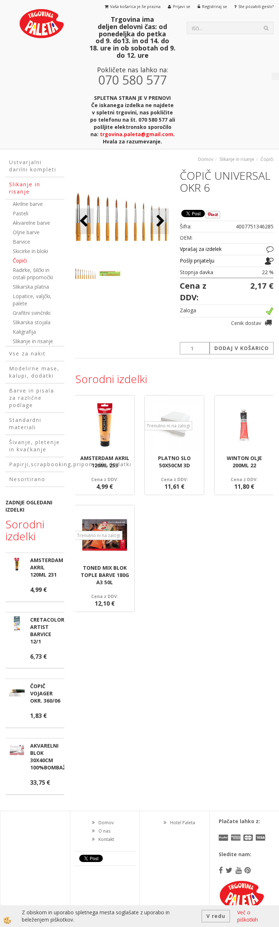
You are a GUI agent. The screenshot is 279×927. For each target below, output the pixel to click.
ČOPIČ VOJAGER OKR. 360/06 (45, 693)
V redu (215, 915)
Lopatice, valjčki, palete (32, 300)
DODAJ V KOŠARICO (241, 348)
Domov (205, 159)
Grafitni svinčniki (31, 312)
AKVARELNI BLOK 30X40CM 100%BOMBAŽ (48, 756)
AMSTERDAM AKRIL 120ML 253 (104, 462)
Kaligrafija (24, 331)
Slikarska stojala (31, 322)
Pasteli (20, 213)
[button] (159, 221)
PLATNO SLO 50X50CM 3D (174, 462)
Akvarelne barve (31, 222)
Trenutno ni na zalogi (168, 426)
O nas (104, 831)
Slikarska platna (31, 286)
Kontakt (106, 839)
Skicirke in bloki (30, 251)
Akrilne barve (28, 203)
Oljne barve (26, 232)
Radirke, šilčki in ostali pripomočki (33, 274)
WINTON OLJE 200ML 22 (244, 462)
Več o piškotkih (247, 916)
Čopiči (20, 260)
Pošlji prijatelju (197, 260)
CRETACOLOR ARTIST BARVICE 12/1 (47, 630)
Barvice (21, 241)
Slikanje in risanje (33, 341)
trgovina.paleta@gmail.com (136, 134)
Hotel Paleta (182, 823)
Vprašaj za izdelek (201, 248)
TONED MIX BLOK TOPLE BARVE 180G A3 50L (105, 575)
